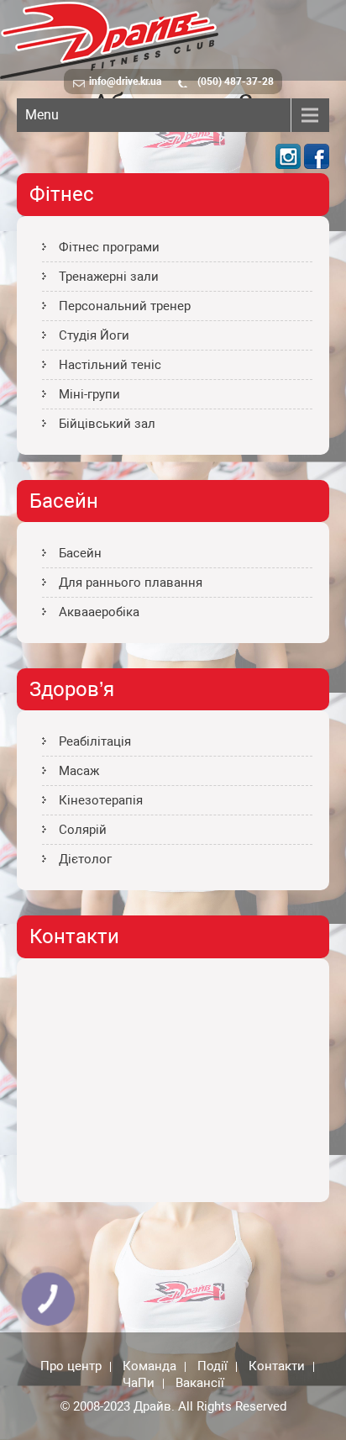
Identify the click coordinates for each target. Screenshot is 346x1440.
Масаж (79, 770)
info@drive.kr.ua (125, 81)
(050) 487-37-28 (235, 81)
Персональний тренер (125, 306)
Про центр (71, 1367)
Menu (42, 115)
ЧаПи (139, 1384)
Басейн (80, 553)
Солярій (83, 829)
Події (212, 1367)
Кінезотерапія (101, 800)
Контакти (277, 1367)
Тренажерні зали (109, 276)
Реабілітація (95, 741)
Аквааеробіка (99, 612)
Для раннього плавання (130, 582)
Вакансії (200, 1384)
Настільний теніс (110, 364)
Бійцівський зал (107, 423)
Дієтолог (85, 859)
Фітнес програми (109, 247)
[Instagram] (288, 164)
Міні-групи (89, 394)
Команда (149, 1367)
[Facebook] (316, 164)
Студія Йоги (94, 335)
